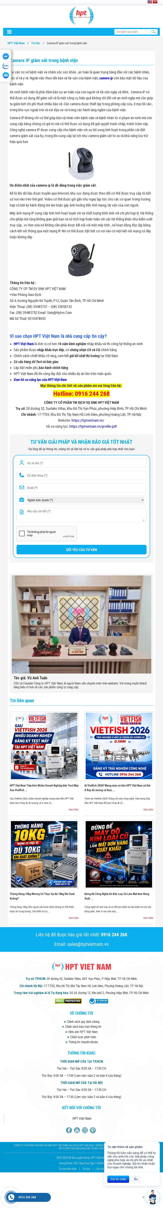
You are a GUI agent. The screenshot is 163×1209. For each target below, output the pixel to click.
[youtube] (77, 1130)
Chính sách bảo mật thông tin (81, 1027)
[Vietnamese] (155, 2)
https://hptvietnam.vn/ (88, 420)
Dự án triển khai (68, 1168)
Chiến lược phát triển (81, 1037)
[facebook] (69, 1130)
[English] (149, 2)
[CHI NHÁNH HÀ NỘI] (11, 1197)
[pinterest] (93, 1130)
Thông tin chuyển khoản (81, 1042)
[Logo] (81, 16)
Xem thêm (74, 809)
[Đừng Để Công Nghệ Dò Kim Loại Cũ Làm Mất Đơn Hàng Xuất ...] (118, 854)
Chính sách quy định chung (81, 1022)
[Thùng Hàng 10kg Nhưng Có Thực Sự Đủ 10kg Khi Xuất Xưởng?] (44, 854)
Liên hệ (100, 1168)
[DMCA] (68, 1001)
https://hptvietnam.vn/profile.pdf (93, 426)
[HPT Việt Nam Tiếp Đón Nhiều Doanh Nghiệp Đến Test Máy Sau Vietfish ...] (44, 746)
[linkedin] (85, 1130)
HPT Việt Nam (82, 1118)
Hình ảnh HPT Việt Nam (81, 1032)
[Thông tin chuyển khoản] (9, 32)
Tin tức (86, 1168)
